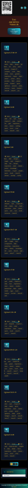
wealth (6, 376)
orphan (18, 366)
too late (13, 293)
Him (10, 163)
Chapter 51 (17, 404)
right (21, 251)
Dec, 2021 (6, 387)
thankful (19, 88)
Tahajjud (7, 416)
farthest (19, 121)
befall (10, 281)
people (20, 171)
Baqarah (11, 324)
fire (5, 123)
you (18, 90)
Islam (8, 62)
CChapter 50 (8, 243)
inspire (15, 76)
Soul (15, 211)
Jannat (13, 78)
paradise (7, 81)
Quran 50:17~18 (10, 230)
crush (13, 71)
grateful (17, 74)
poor (6, 368)
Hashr (20, 206)
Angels (6, 161)
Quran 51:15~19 (10, 392)
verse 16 (17, 331)
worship (13, 175)
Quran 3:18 (8, 147)
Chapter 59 (19, 203)
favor (11, 74)
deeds (6, 74)
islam (20, 76)
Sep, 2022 (6, 187)
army (14, 66)
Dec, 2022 (6, 102)
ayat (19, 66)
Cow (6, 326)
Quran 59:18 (9, 192)
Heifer (15, 326)
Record (16, 251)
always (17, 64)
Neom (14, 487)
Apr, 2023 (6, 48)
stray (16, 128)
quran (18, 83)
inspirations (8, 76)
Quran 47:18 (9, 270)
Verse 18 (7, 90)
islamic (6, 78)
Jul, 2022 (6, 265)
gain (9, 123)
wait (6, 296)
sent (11, 211)
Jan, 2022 (6, 345)
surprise (7, 293)
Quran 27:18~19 (10, 53)
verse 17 (12, 253)
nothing (18, 126)
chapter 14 (7, 121)
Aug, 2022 (6, 225)
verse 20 (15, 373)
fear (16, 206)
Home (13, 29)
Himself (16, 163)
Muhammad (8, 288)
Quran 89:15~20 (10, 350)
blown (20, 119)
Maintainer (7, 171)
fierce (19, 449)
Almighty (16, 159)
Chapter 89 (16, 361)
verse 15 (13, 416)
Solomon (7, 88)
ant (10, 66)
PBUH (13, 81)
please (18, 81)
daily (18, 71)
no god (15, 171)
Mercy (18, 78)
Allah (11, 64)
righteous (7, 86)
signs (11, 291)
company (7, 71)
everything (7, 246)
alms (6, 404)
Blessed (7, 69)
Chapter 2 (19, 324)
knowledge (13, 168)
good (16, 406)
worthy (19, 175)
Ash (10, 119)
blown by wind (13, 446)
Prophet (12, 83)
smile (20, 86)
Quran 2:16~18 (10, 312)
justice (6, 168)
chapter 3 (17, 161)
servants (14, 86)
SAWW (6, 291)
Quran (13, 62)
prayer (6, 83)
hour (10, 284)
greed (11, 364)
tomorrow (7, 213)
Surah (13, 88)
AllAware (7, 203)
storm (11, 128)
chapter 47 (17, 281)
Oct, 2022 (6, 142)
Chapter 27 (14, 69)
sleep (13, 413)
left (5, 251)
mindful (18, 286)
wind (17, 131)
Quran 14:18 (9, 107)
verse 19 (13, 90)
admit (6, 64)
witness (7, 175)
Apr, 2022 (6, 307)
